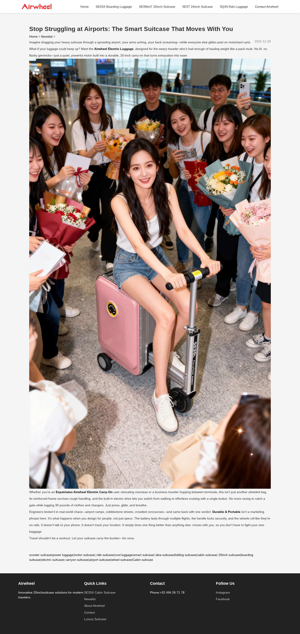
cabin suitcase (207, 555)
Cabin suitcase (143, 559)
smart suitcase (144, 555)
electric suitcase (53, 559)
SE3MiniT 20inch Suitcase (157, 6)
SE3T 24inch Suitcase (197, 6)
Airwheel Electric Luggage (114, 49)
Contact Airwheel (266, 6)
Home (84, 6)
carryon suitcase (76, 559)
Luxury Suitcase (95, 619)
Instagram (223, 592)
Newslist (46, 36)
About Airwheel (94, 605)
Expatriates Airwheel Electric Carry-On (84, 492)
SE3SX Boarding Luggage (114, 6)
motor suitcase (84, 555)
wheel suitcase (121, 559)
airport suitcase (99, 559)
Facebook (223, 599)
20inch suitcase (229, 555)
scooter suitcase (40, 555)
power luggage (63, 555)
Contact (89, 612)
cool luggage (124, 555)
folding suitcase (185, 555)
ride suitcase (105, 555)
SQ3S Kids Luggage (234, 6)
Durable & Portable (226, 512)
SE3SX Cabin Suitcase (100, 592)
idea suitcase (164, 555)
